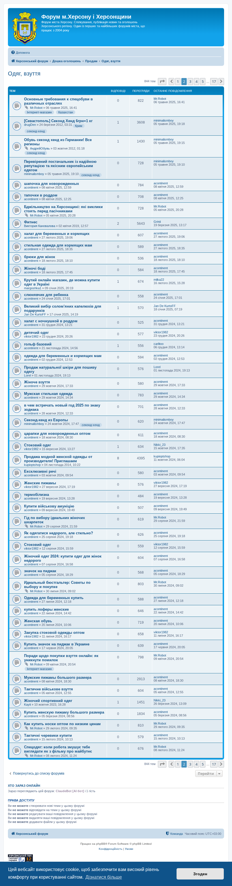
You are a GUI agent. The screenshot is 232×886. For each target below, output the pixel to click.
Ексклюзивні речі (40, 471)
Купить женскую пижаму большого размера (64, 712)
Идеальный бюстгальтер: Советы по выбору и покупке (57, 584)
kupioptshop (32, 464)
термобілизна (36, 494)
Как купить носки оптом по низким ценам (62, 724)
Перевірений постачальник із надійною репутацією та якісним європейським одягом (60, 165)
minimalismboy (164, 120)
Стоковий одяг (37, 445)
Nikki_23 (160, 444)
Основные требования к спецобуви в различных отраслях (58, 101)
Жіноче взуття (37, 382)
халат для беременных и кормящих (56, 234)
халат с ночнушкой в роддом (51, 321)
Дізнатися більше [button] (103, 877)
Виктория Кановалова (39, 226)
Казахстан (65, 112)
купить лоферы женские (46, 609)
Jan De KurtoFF (35, 314)
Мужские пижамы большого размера (57, 677)
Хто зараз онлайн (24, 785)
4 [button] (196, 81)
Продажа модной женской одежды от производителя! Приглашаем (58, 459)
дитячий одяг (36, 332)
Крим (78, 126)
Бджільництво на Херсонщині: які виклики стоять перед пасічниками (63, 209)
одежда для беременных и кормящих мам (63, 356)
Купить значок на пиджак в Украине (56, 644)
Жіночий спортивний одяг (48, 701)
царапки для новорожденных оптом (57, 433)
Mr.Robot (36, 107)
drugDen (30, 124)
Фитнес (30, 222)
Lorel (27, 375)
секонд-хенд (36, 131)
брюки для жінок (39, 257)
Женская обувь (38, 621)
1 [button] (178, 81)
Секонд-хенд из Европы (46, 420)
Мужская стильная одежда (48, 394)
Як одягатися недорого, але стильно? (58, 533)
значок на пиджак (40, 571)
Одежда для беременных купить (53, 598)
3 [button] (190, 81)
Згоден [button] (200, 874)
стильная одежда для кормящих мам (58, 245)
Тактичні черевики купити (48, 735)
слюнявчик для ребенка (46, 295)
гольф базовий (37, 344)
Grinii (157, 221)
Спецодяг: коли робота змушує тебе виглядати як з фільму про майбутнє (58, 749)
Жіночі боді (35, 268)
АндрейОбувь (40, 148)
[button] (162, 81)
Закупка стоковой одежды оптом (54, 632)
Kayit (27, 704)
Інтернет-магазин (39, 112)
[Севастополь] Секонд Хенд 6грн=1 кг (58, 121)
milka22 (159, 279)
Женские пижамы (40, 483)
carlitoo (159, 343)
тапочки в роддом (40, 195)
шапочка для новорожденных (51, 183)
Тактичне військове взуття (48, 689)
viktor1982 (31, 336)
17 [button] (214, 81)
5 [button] (203, 81)
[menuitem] (20, 52)
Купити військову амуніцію (49, 506)
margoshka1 (32, 288)
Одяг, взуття (24, 73)
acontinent (31, 187)
